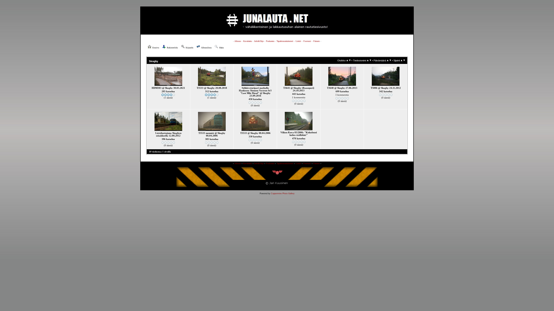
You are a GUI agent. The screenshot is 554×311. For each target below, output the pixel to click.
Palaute (316, 41)
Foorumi (307, 41)
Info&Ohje (259, 41)
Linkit (298, 41)
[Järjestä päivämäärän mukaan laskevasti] (390, 60)
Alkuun (237, 41)
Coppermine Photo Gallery (283, 193)
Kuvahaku (247, 41)
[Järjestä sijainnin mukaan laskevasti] (404, 60)
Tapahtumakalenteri (285, 41)
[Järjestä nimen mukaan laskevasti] (370, 60)
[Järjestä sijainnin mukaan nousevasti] (402, 60)
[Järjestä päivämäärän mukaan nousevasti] (388, 60)
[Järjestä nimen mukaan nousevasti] (368, 60)
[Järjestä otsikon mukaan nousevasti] (347, 60)
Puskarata (270, 41)
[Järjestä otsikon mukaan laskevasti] (350, 60)
